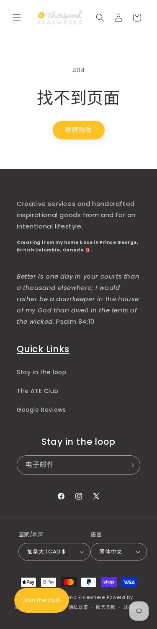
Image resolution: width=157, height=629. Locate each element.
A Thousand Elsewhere (75, 597)
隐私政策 (78, 607)
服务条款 (106, 607)
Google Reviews (41, 410)
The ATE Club (37, 391)
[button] (17, 17)
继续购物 (78, 129)
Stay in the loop (42, 372)
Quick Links (43, 349)
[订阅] (130, 465)
